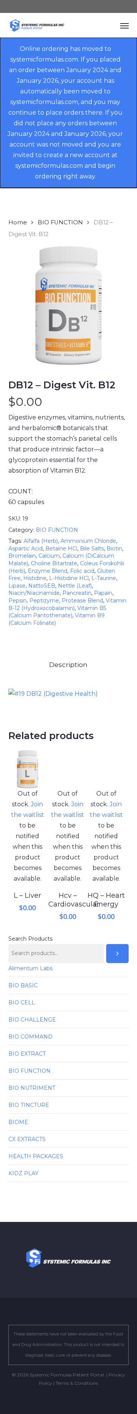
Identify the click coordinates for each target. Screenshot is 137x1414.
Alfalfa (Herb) (41, 541)
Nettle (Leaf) (75, 585)
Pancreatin (76, 593)
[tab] (69, 665)
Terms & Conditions (77, 1383)
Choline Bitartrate (54, 563)
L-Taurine (103, 578)
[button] (124, 25)
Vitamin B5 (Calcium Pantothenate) (57, 612)
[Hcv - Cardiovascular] (67, 769)
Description (68, 664)
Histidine (34, 578)
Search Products (30, 938)
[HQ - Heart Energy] (106, 769)
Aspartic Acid (25, 548)
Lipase (16, 585)
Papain (103, 593)
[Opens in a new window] (53, 693)
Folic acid (82, 570)
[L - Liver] (27, 769)
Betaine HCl (61, 548)
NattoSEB (41, 585)
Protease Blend (82, 600)
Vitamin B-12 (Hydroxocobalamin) (67, 604)
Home (17, 222)
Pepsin (17, 600)
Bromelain (22, 555)
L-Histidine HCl (69, 578)
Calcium (49, 555)
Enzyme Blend (47, 570)
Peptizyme (44, 600)
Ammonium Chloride (88, 541)
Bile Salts (92, 548)
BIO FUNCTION (60, 222)
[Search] (117, 953)
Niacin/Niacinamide (34, 593)
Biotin (114, 548)
